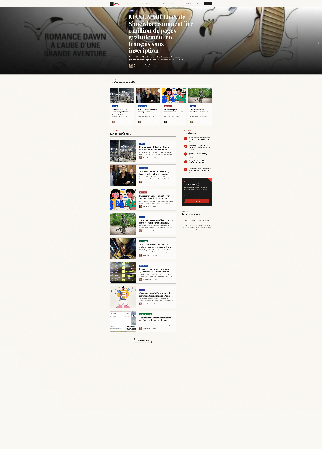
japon (197, 229)
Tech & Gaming (157, 3)
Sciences (165, 3)
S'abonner (197, 201)
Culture (135, 3)
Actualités (128, 3)
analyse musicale (190, 223)
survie (209, 227)
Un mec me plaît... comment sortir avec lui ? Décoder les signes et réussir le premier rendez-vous (199, 138)
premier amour (204, 220)
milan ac (185, 227)
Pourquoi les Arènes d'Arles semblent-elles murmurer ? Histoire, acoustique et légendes (199, 161)
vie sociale (194, 225)
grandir (199, 223)
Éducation (142, 3)
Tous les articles (143, 340)
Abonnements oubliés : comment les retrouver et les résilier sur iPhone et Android (200, 169)
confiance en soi (187, 225)
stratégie (200, 225)
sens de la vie (205, 223)
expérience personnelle (193, 227)
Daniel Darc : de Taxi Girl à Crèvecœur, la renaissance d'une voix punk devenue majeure (199, 154)
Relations (172, 3)
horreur (195, 220)
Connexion (200, 3)
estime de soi (207, 225)
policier (188, 220)
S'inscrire (208, 3)
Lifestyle (148, 3)
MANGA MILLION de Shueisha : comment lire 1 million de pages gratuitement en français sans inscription (199, 146)
